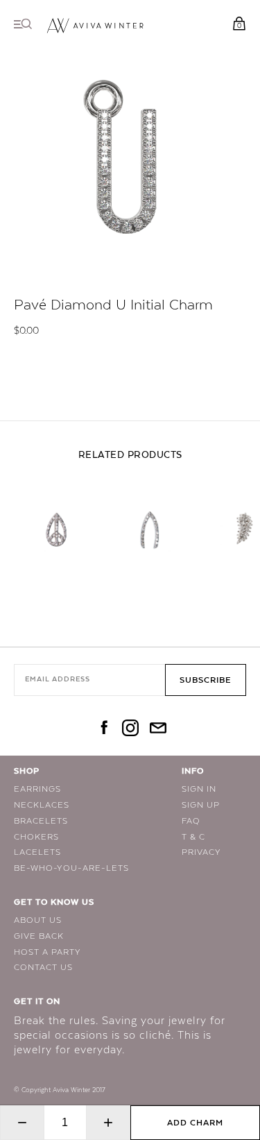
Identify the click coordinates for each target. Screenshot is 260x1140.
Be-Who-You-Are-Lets (71, 868)
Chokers (36, 837)
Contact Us (43, 967)
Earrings (37, 789)
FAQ (191, 821)
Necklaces (41, 805)
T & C (193, 837)
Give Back (39, 936)
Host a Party (47, 952)
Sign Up (201, 805)
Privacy (201, 852)
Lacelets (37, 852)
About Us (38, 920)
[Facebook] (102, 729)
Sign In (199, 789)
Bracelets (41, 821)
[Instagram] (130, 729)
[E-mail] (158, 729)
